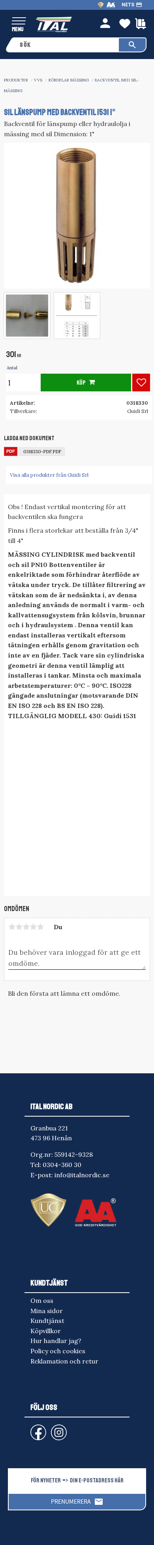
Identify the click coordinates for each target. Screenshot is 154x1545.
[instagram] (36, 1429)
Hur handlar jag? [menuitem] (55, 1341)
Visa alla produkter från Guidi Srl (49, 475)
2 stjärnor (19, 926)
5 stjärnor (40, 926)
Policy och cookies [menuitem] (57, 1351)
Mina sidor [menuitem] (46, 1311)
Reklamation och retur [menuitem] (64, 1361)
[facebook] (32, 1429)
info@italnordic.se (81, 1175)
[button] (19, 21)
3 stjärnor (26, 926)
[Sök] (132, 44)
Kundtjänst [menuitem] (47, 1321)
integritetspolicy (89, 1532)
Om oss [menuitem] (41, 1300)
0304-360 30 (62, 1165)
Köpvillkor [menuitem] (45, 1331)
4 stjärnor (33, 926)
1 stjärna (11, 926)
